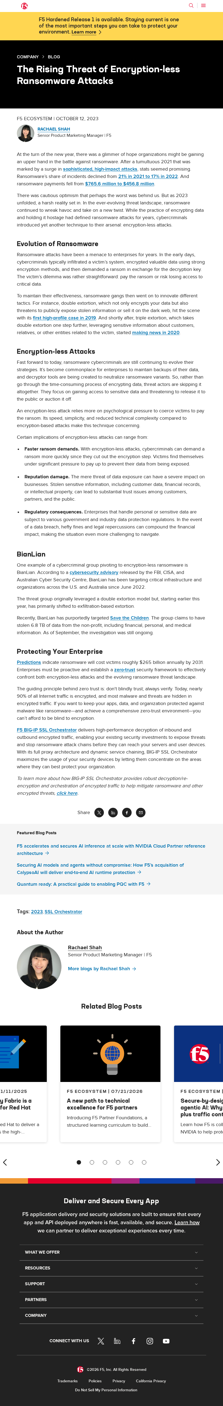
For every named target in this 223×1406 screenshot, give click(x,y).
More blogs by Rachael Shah (99, 969)
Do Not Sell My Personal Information (106, 1390)
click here (67, 793)
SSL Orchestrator (63, 912)
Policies (95, 1381)
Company (28, 56)
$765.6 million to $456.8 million (119, 184)
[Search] (191, 5)
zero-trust (124, 670)
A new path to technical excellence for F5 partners (102, 1104)
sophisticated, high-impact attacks (100, 169)
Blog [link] (54, 56)
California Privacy (151, 1381)
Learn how (187, 1222)
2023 (37, 912)
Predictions (29, 662)
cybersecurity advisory (94, 572)
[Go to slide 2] (92, 1162)
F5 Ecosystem (87, 1091)
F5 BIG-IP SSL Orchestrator (47, 730)
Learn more (84, 32)
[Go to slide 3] (105, 1162)
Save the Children (129, 618)
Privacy (119, 1381)
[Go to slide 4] (118, 1162)
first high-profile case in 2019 (64, 318)
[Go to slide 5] (131, 1162)
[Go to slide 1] (79, 1162)
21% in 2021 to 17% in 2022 (148, 176)
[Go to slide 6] (144, 1162)
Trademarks (67, 1381)
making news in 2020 (155, 332)
